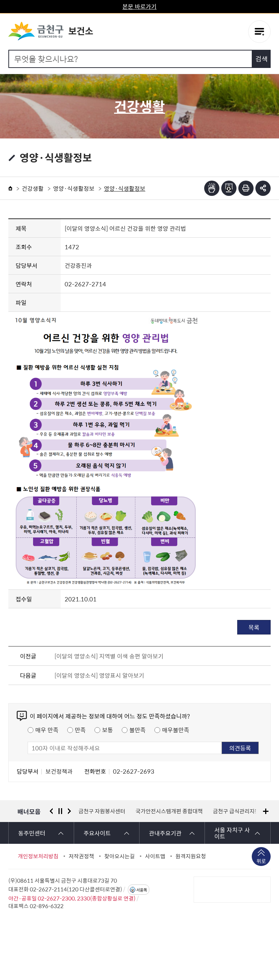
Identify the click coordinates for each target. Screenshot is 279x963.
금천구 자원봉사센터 (101, 811)
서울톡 (141, 890)
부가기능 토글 (263, 188)
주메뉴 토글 (259, 31)
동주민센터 (31, 833)
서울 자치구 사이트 (232, 833)
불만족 (137, 729)
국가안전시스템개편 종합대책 (169, 811)
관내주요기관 (165, 833)
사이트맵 (155, 856)
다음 (69, 811)
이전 (51, 811)
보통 (107, 729)
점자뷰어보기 (211, 188)
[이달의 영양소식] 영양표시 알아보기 (99, 675)
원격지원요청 (190, 856)
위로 (261, 861)
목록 (253, 627)
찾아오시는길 (119, 856)
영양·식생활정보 (73, 188)
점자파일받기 (228, 188)
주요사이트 (97, 833)
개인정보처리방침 (38, 856)
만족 (80, 729)
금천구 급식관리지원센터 (241, 811)
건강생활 (33, 188)
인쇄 (246, 188)
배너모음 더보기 (265, 811)
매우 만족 (46, 729)
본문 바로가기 (139, 6)
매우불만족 (175, 729)
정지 (60, 811)
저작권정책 (81, 856)
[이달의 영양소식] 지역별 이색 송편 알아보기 (108, 656)
